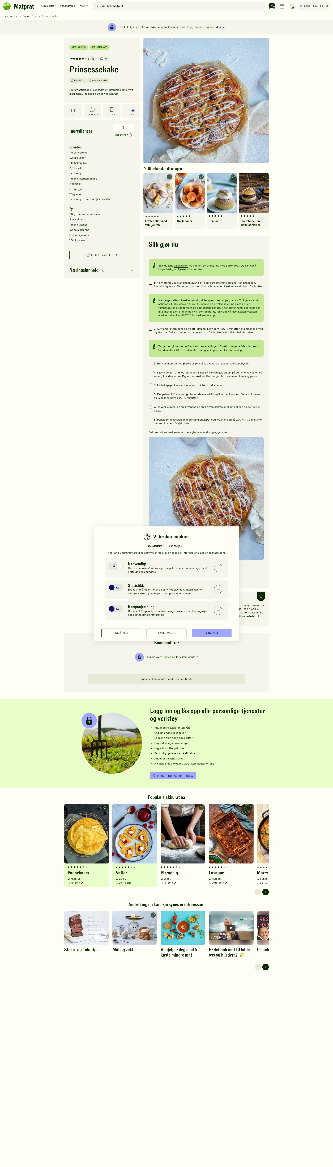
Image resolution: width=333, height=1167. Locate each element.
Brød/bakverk (78, 47)
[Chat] (272, 6)
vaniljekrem (181, 266)
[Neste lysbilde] (265, 892)
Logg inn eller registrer (201, 27)
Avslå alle (121, 632)
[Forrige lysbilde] (258, 892)
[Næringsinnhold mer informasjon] (102, 270)
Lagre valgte (166, 632)
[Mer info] (130, 135)
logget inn (169, 657)
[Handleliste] (292, 6)
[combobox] (179, 6)
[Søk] (97, 6)
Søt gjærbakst (99, 47)
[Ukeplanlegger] (282, 6)
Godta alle (212, 632)
